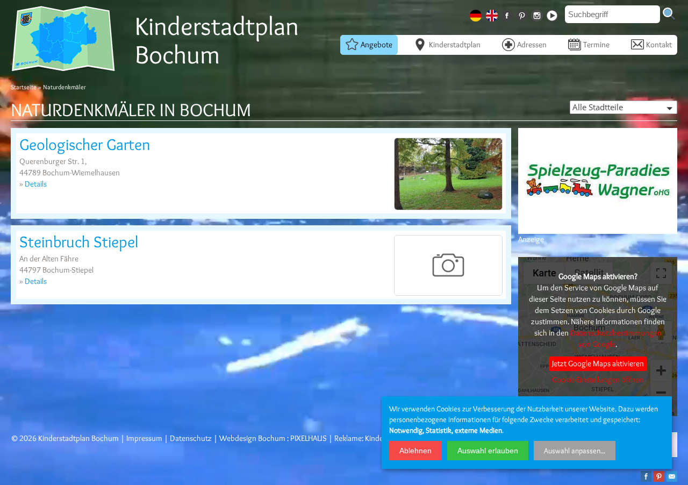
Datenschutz (191, 438)
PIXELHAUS (308, 438)
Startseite (24, 87)
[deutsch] (476, 13)
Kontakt (659, 44)
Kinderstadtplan (455, 44)
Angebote (376, 44)
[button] (623, 107)
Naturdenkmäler (64, 87)
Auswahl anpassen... (574, 450)
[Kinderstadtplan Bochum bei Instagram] (538, 13)
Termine (596, 44)
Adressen (532, 44)
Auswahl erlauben (487, 450)
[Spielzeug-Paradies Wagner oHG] (597, 232)
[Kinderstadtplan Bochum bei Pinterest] (523, 13)
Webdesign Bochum (252, 438)
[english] (492, 13)
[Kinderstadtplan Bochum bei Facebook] (507, 13)
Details (36, 184)
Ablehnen (415, 450)
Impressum (144, 438)
